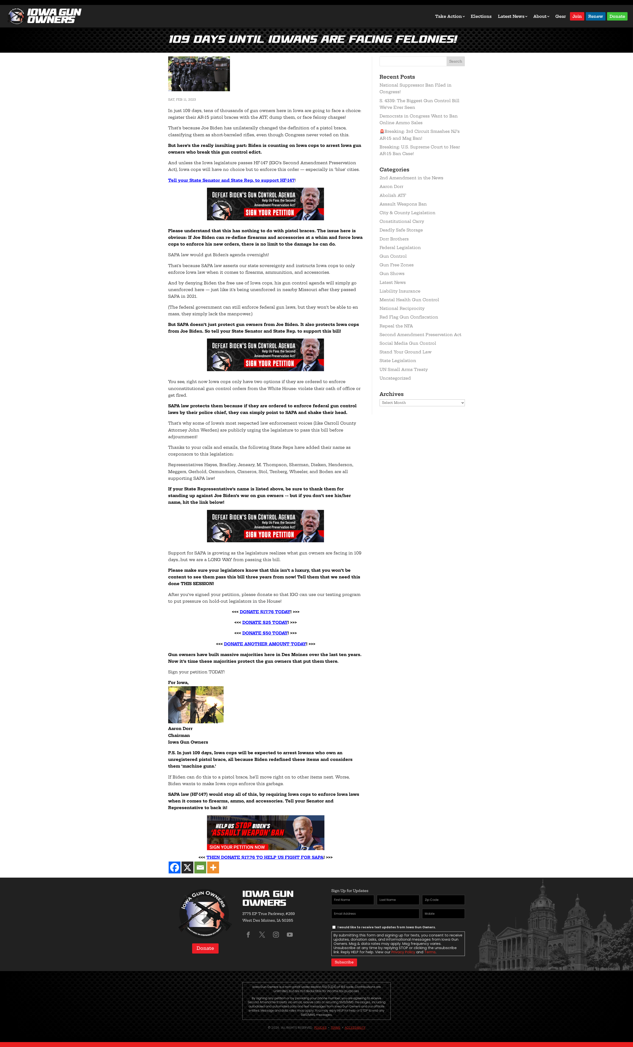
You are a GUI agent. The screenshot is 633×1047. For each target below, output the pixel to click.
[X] (187, 867)
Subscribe (344, 962)
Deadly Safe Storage (401, 230)
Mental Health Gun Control (409, 299)
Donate (617, 16)
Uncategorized (395, 378)
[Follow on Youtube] (290, 935)
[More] (213, 867)
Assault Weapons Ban (403, 204)
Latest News (511, 16)
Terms (430, 952)
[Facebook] (175, 867)
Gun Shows (392, 273)
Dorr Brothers (394, 238)
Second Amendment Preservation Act (420, 334)
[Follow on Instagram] (276, 935)
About (539, 16)
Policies (320, 1027)
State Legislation (398, 360)
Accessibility (355, 1027)
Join (577, 16)
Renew (595, 16)
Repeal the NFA (396, 325)
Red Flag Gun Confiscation (409, 317)
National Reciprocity (402, 308)
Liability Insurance (400, 291)
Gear (560, 16)
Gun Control (393, 256)
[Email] (200, 867)
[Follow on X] (262, 935)
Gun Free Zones (397, 264)
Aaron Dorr (391, 186)
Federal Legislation (400, 247)
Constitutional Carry (402, 221)
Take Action (448, 16)
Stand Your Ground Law (405, 351)
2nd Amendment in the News (411, 177)
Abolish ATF (393, 195)
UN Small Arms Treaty (404, 369)
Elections (481, 16)
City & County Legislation (407, 212)
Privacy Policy (403, 952)
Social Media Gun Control (408, 343)
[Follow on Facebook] (248, 935)
